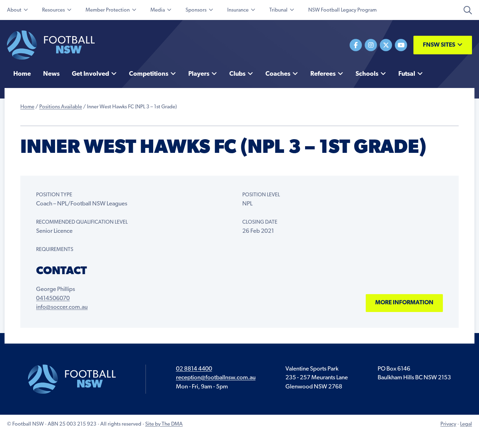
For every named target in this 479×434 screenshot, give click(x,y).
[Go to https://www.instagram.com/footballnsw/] (371, 45)
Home (27, 107)
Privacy (448, 424)
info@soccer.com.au (62, 307)
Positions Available (60, 107)
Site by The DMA (164, 424)
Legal (466, 424)
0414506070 (53, 298)
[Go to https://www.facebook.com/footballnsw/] (356, 45)
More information (404, 303)
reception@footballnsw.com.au (216, 378)
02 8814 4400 (194, 369)
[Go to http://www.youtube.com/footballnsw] (401, 45)
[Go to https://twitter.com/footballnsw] (386, 45)
